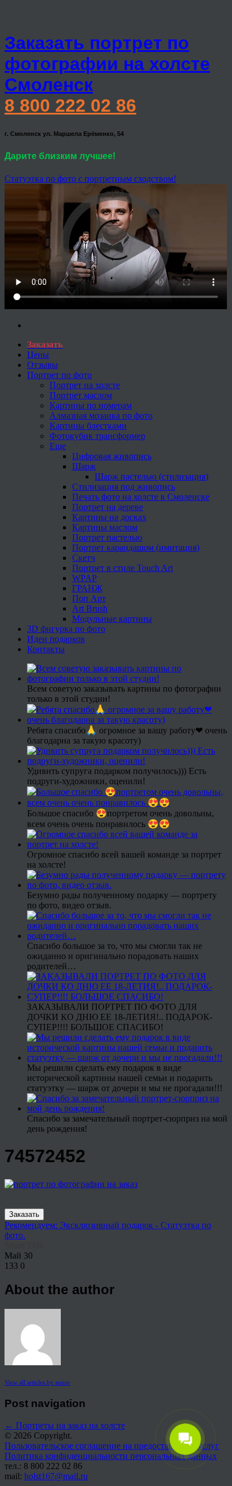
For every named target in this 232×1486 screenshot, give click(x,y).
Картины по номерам (91, 405)
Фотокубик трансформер (97, 436)
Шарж (84, 466)
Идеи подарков (56, 639)
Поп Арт (89, 598)
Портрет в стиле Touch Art (122, 568)
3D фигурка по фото (66, 629)
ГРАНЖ (87, 588)
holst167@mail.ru (56, 1476)
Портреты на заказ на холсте (65, 1425)
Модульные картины (112, 618)
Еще (58, 446)
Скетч (83, 557)
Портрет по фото (59, 375)
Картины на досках (109, 517)
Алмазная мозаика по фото (101, 415)
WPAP (84, 578)
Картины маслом (104, 527)
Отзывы (42, 365)
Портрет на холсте (85, 385)
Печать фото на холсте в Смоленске (140, 497)
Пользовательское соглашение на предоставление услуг (112, 1445)
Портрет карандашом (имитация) (135, 547)
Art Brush (90, 608)
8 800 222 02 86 (70, 105)
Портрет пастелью (107, 537)
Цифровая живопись (111, 456)
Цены (38, 354)
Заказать (24, 1214)
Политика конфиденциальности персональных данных (111, 1456)
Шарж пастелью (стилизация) (151, 476)
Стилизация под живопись (123, 486)
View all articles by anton (37, 1382)
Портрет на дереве (107, 507)
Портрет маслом (81, 395)
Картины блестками (88, 425)
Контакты (46, 649)
